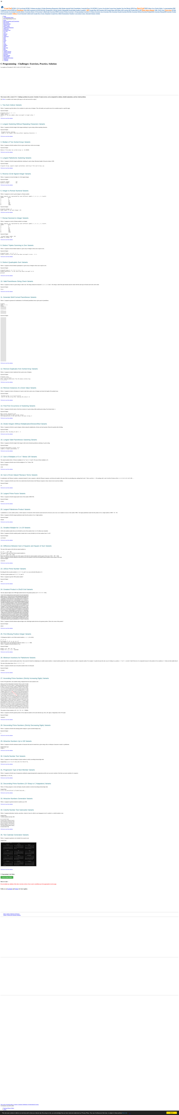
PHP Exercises (59, 12)
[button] (89, 2)
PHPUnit (14, 10)
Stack (4, 37)
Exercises (168, 10)
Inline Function (6, 55)
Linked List (5, 36)
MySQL (43, 10)
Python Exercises (69, 12)
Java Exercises (104, 12)
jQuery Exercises (25, 12)
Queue (4, 40)
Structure (5, 34)
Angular (118, 8)
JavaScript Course (108, 8)
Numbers (5, 45)
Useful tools (30, 13)
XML (156, 10)
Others (14, 13)
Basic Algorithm (7, 23)
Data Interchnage (148, 10)
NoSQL (60, 10)
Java (153, 8)
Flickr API (120, 10)
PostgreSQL (49, 10)
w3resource (3, 3)
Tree (4, 42)
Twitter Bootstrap (47, 8)
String (4, 46)
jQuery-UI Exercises (36, 12)
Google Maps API (112, 10)
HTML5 (28, 8)
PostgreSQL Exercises (153, 12)
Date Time (5, 47)
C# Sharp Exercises (94, 12)
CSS (17, 8)
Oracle (70, 10)
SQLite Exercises (142, 12)
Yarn (135, 8)
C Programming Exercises (81, 12)
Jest (125, 8)
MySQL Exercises (132, 12)
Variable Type (6, 25)
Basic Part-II (6, 22)
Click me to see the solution (7, 118)
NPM (132, 8)
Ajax (163, 10)
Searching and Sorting (8, 57)
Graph (4, 44)
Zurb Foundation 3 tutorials (78, 8)
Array (4, 32)
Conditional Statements (8, 27)
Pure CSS (90, 8)
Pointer (5, 35)
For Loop (5, 31)
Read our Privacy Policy (8, 1108)
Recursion (5, 54)
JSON (160, 10)
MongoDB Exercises (166, 12)
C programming (167, 8)
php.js (39, 8)
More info (124, 1113)
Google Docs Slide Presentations (60, 13)
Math (4, 49)
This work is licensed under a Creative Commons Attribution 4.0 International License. (20, 1104)
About (4, 1109)
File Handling (6, 56)
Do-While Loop (6, 30)
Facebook (9, 889)
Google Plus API (94, 10)
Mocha (128, 8)
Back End (140, 8)
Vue (123, 8)
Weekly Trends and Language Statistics (12, 915)
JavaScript (22, 8)
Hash (4, 41)
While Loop (6, 28)
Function (5, 50)
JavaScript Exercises (15, 12)
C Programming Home (8, 17)
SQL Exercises (113, 12)
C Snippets (5, 60)
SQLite (55, 10)
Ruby (161, 8)
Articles (98, 13)
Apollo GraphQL (81, 10)
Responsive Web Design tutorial (61, 8)
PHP (145, 8)
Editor (3, 99)
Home (4, 16)
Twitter (17, 889)
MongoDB (65, 10)
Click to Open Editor (7, 877)
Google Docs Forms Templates (42, 13)
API (87, 10)
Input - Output (6, 26)
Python (149, 8)
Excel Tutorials (22, 13)
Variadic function (7, 52)
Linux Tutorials (86, 13)
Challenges (5, 59)
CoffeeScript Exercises (49, 12)
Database (20, 10)
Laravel (9, 10)
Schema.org (34, 8)
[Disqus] (89, 976)
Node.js (157, 8)
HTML (14, 8)
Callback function (7, 51)
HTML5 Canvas (97, 8)
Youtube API (103, 10)
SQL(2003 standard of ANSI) (32, 10)
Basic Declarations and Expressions (11, 21)
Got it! (171, 1113)
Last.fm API (127, 10)
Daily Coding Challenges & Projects (11, 913)
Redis (74, 10)
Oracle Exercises (122, 12)
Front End (8, 8)
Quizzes (93, 13)
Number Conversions (75, 13)
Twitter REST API (136, 10)
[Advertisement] (17, 73)
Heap (4, 39)
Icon (115, 8)
